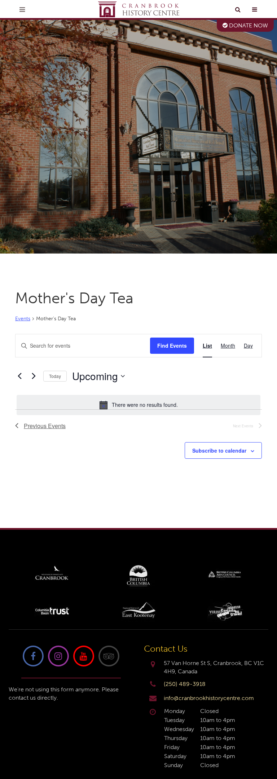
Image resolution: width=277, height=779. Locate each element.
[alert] (138, 405)
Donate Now (248, 25)
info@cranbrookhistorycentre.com (209, 698)
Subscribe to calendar (219, 450)
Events (22, 319)
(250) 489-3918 (185, 684)
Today (55, 376)
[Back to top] (266, 751)
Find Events (172, 345)
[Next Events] (33, 376)
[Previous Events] (19, 376)
